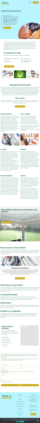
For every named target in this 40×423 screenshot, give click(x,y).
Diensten (20, 399)
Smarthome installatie (20, 401)
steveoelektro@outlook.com (33, 400)
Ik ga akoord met (7, 381)
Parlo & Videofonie (13, 371)
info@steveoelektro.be (33, 399)
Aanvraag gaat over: (4, 370)
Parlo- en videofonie (20, 406)
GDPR (2, 380)
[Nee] (38, 421)
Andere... (8, 372)
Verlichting (19, 371)
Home (20, 397)
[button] (30, 2)
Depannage (24, 371)
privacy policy (10, 381)
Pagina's (20, 395)
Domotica (3, 372)
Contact (20, 415)
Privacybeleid (22, 421)
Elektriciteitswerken (5, 371)
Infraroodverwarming (31, 371)
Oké (17, 421)
